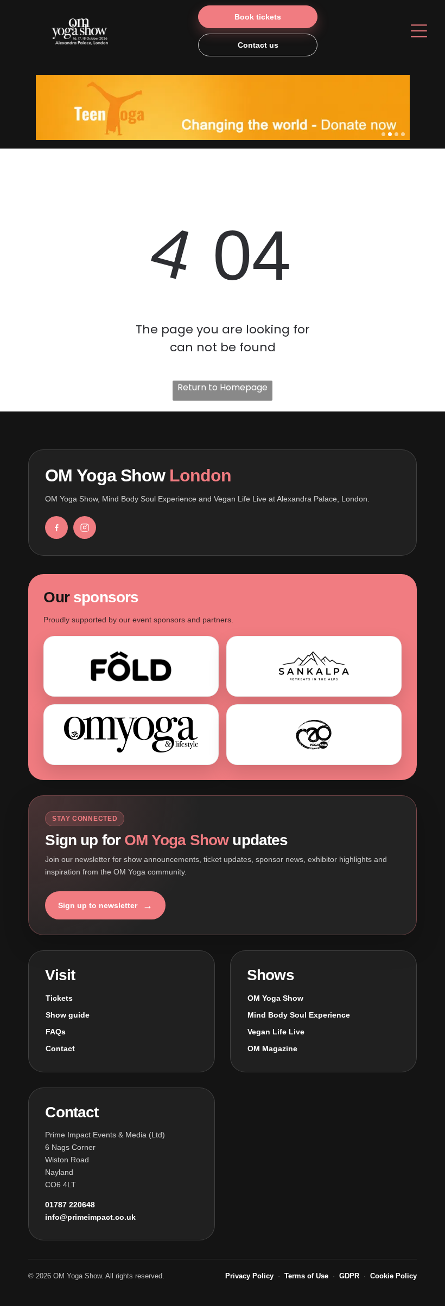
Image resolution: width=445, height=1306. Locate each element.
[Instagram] (84, 527)
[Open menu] (419, 31)
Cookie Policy (393, 1276)
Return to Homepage (222, 387)
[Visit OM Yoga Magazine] (131, 734)
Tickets (59, 998)
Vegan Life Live (275, 1031)
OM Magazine (272, 1048)
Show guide (68, 1015)
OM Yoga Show (275, 998)
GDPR (349, 1276)
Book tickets (257, 16)
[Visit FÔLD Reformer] (131, 666)
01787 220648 (70, 1204)
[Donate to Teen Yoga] (223, 107)
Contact (60, 1048)
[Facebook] (56, 527)
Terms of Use (306, 1276)
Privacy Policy (249, 1276)
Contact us (258, 45)
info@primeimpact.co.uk (90, 1217)
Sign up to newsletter (105, 905)
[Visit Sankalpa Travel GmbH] (314, 666)
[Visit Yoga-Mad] (314, 734)
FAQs (56, 1031)
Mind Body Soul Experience (298, 1015)
